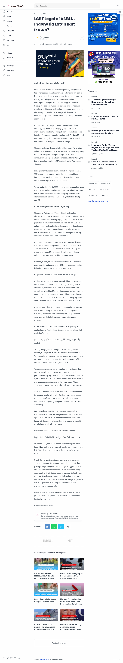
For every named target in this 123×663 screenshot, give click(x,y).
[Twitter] (11, 658)
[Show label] (98, 201)
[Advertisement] (104, 223)
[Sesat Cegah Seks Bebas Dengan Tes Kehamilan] (46, 589)
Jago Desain (79, 659)
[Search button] (37, 5)
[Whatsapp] (18, 658)
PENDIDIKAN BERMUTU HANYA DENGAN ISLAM (104, 117)
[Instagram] (8, 658)
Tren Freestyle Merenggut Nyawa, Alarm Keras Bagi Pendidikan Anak (103, 102)
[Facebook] (4, 658)
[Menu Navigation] (4, 6)
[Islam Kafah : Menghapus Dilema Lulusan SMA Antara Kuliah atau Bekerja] (72, 564)
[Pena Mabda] (44, 37)
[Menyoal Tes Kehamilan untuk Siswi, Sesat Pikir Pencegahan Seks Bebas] (72, 589)
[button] (118, 6)
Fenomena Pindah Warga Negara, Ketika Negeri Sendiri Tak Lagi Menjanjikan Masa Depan (105, 147)
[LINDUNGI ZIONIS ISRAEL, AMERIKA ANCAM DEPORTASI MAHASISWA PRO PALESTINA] (72, 615)
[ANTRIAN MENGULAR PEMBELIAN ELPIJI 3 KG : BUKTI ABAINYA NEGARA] (46, 564)
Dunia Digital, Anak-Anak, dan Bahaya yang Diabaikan (105, 131)
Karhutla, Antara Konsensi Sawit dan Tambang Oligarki (104, 163)
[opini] (95, 97)
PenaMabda (44, 659)
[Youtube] (15, 658)
